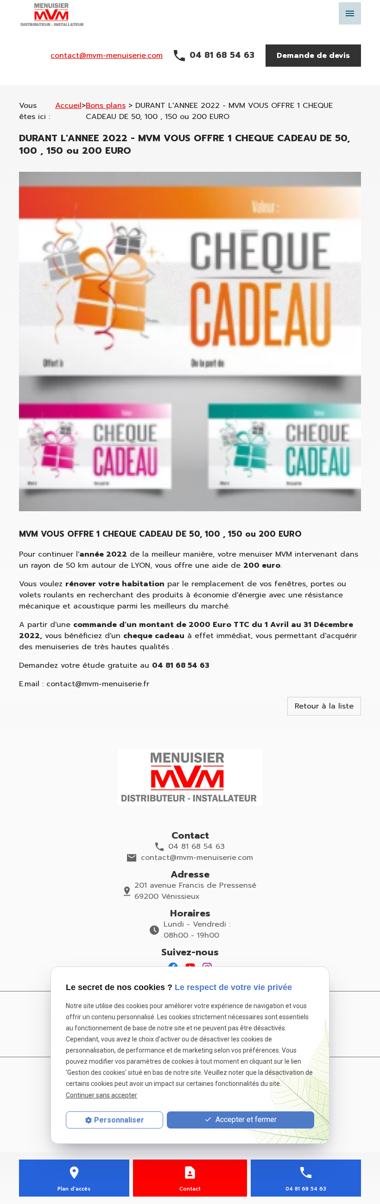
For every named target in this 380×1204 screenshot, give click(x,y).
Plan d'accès (73, 1189)
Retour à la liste (324, 706)
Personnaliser (119, 1120)
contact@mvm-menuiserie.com (107, 55)
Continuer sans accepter (101, 1095)
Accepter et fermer (245, 1119)
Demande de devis (313, 55)
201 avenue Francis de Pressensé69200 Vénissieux (195, 891)
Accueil (68, 105)
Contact (190, 1189)
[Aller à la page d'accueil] (190, 777)
